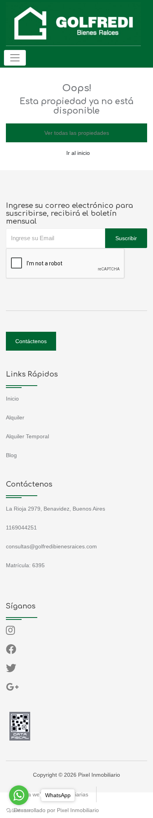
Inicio (12, 398)
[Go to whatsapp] (19, 795)
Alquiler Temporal (27, 436)
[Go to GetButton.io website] (18, 810)
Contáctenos (31, 341)
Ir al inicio (78, 153)
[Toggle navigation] (15, 58)
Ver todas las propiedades (76, 133)
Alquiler (15, 417)
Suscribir (126, 238)
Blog (11, 455)
